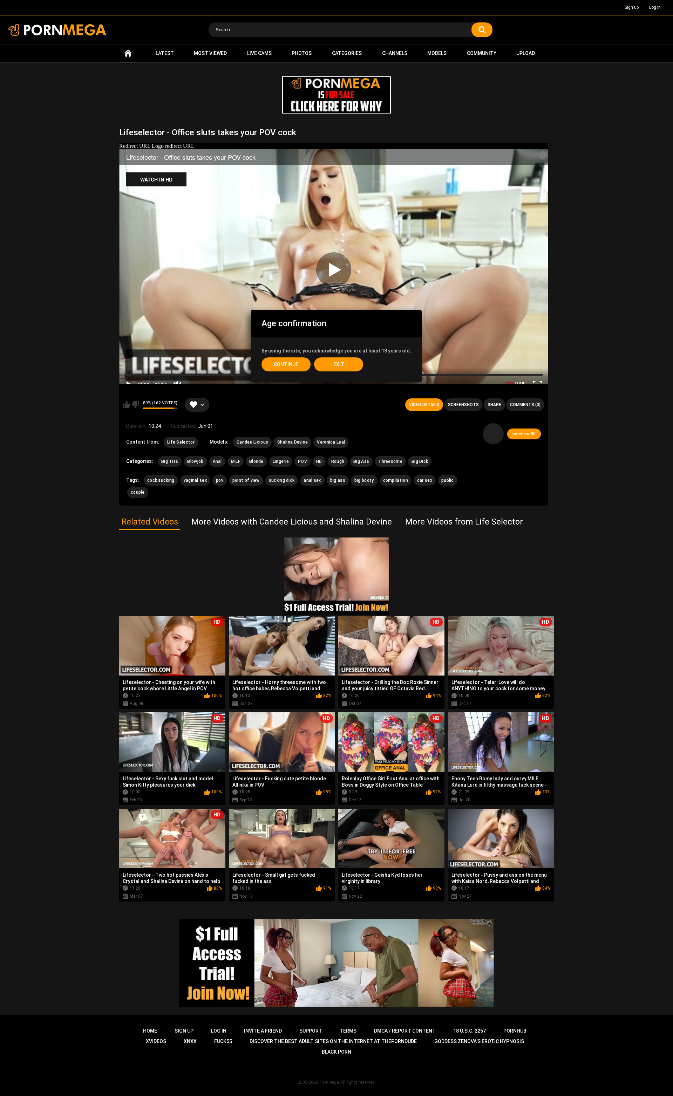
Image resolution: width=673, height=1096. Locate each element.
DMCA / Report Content (405, 1031)
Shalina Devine (292, 442)
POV (302, 461)
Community (481, 53)
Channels (394, 53)
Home (128, 53)
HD (319, 461)
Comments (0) (525, 404)
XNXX (190, 1041)
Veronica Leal (331, 442)
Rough (338, 461)
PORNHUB (514, 1031)
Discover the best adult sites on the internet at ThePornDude (333, 1041)
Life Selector (181, 442)
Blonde (256, 461)
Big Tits (169, 461)
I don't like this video (135, 404)
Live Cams (259, 53)
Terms (348, 1031)
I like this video (126, 404)
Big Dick (420, 461)
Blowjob (195, 461)
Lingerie (281, 461)
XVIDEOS (156, 1041)
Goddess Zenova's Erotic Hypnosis (479, 1041)
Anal (217, 461)
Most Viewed (210, 53)
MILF (235, 461)
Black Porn (336, 1052)
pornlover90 (524, 433)
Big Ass (361, 461)
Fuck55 (223, 1041)
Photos (302, 53)
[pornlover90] (493, 433)
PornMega (329, 1082)
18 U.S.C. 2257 (469, 1031)
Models (437, 53)
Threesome (390, 461)
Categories (347, 53)
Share (494, 404)
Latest (165, 53)
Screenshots (463, 404)
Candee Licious (252, 442)
